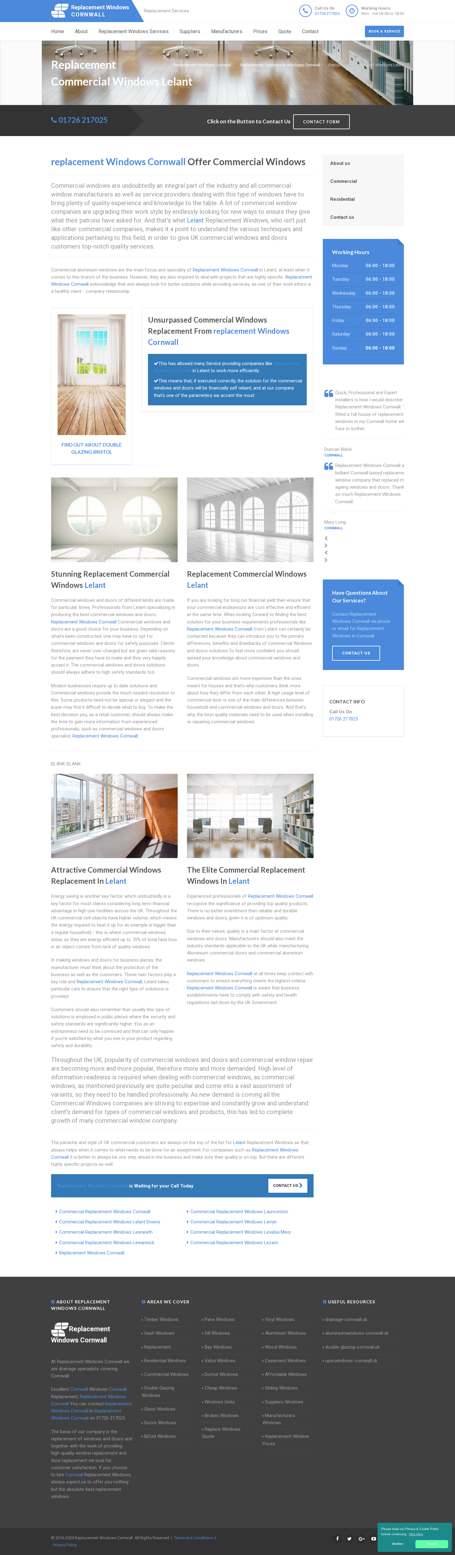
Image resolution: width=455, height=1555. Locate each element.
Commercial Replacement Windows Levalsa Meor (240, 1232)
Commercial (343, 181)
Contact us (342, 217)
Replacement (157, 1347)
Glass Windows (160, 1409)
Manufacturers (226, 31)
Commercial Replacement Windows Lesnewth (106, 1232)
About (81, 31)
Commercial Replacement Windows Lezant (234, 1242)
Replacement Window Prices (285, 1440)
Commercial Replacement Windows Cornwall (104, 1211)
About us (340, 163)
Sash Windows (159, 1333)
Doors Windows (160, 1422)
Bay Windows (218, 1347)
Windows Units (220, 1402)
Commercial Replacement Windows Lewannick (106, 1242)
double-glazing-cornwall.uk (352, 1347)
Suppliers (190, 31)
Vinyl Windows (279, 1319)
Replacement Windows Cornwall (91, 1253)
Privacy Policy (65, 1545)
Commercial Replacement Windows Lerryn (233, 1222)
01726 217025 (327, 13)
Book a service (384, 31)
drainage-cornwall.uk (346, 1319)
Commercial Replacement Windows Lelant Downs (109, 1222)
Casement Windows (285, 1360)
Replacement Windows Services (133, 31)
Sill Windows (217, 1333)
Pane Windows (220, 1319)
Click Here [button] (416, 1534)
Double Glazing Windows (158, 1391)
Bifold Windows (160, 1436)
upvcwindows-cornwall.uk (351, 1360)
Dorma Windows (221, 1374)
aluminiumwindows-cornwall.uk (356, 1333)
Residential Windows (165, 1360)
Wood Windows (281, 1347)
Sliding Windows (281, 1388)
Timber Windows (161, 1319)
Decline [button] (397, 1543)
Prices (260, 31)
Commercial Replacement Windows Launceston (239, 1211)
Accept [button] (432, 1543)
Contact (310, 31)
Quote (284, 31)
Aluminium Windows (285, 1333)
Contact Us (286, 1185)
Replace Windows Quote (221, 1432)
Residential (342, 199)
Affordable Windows (286, 1374)
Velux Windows (220, 1360)
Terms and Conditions (193, 1537)
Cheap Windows (221, 1388)
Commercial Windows (166, 1374)
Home (57, 31)
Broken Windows (222, 1415)
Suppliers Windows (284, 1402)
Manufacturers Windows (278, 1419)
